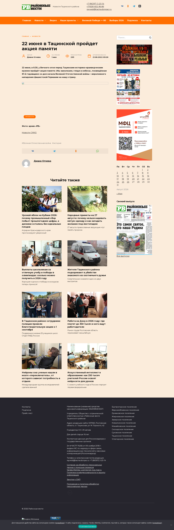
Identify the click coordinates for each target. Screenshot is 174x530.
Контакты (146, 20)
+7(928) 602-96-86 (95, 6)
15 (143, 176)
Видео (53, 20)
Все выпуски (123, 256)
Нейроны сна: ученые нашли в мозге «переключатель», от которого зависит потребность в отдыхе (41, 376)
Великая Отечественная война (37, 143)
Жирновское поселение (123, 416)
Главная (26, 20)
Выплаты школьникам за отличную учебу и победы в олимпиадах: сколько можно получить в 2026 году (38, 274)
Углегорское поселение (123, 439)
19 (128, 179)
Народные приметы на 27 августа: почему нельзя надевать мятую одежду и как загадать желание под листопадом (86, 219)
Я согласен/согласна (87, 526)
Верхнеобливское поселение (125, 410)
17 (118, 179)
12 (128, 176)
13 (133, 176)
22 (143, 179)
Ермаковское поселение (123, 413)
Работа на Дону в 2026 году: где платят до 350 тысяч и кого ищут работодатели (86, 324)
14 (138, 176)
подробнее (60, 523)
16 (148, 176)
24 (118, 182)
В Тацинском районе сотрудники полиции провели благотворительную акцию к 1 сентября (41, 325)
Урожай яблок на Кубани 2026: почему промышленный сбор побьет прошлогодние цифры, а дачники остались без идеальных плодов (41, 221)
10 (118, 176)
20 (133, 179)
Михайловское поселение (124, 426)
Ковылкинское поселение (124, 423)
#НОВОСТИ (30, 116)
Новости (39, 20)
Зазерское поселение (122, 420)
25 (123, 182)
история (57, 143)
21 (138, 179)
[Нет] (171, 525)
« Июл (119, 194)
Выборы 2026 (116, 20)
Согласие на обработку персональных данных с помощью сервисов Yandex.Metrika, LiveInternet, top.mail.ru (84, 467)
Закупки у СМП (73, 479)
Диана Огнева (42, 161)
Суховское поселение (122, 433)
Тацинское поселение (122, 436)
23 (148, 179)
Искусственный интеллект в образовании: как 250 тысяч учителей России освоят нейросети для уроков (84, 376)
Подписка (132, 20)
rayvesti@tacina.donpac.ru (99, 9)
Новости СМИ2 (29, 132)
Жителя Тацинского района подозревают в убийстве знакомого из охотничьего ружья (86, 272)
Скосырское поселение (123, 429)
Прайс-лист (27, 413)
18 (123, 179)
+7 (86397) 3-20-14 (95, 4)
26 (128, 182)
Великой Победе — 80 (94, 20)
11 (122, 176)
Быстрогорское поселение (124, 407)
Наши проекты (68, 20)
